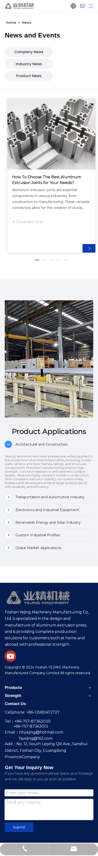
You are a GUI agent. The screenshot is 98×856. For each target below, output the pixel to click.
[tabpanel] (51, 176)
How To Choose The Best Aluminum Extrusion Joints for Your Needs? (46, 180)
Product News (29, 75)
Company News (29, 51)
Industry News (29, 63)
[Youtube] (10, 656)
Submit (19, 827)
